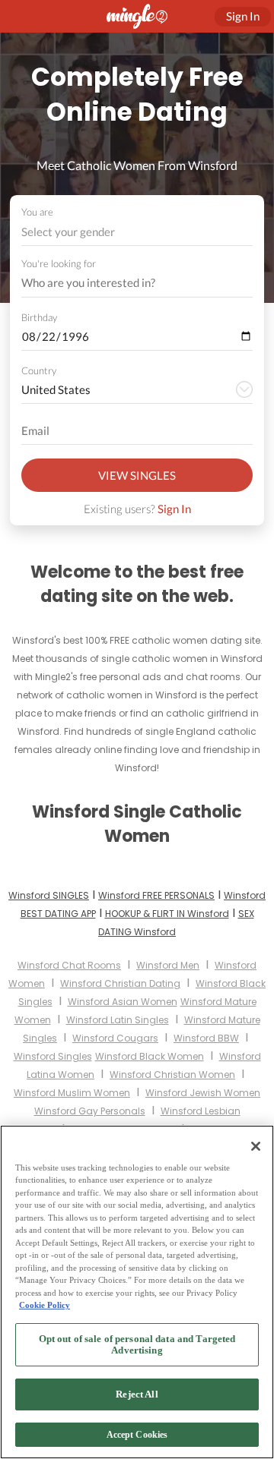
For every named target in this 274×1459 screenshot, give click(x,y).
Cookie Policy (44, 1304)
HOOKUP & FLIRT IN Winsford (167, 913)
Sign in (243, 16)
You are (37, 212)
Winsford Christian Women (172, 1074)
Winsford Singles (53, 1056)
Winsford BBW (206, 1038)
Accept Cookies (137, 1434)
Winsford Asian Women (122, 1001)
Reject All (137, 1394)
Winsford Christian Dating (120, 983)
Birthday (39, 317)
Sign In (174, 508)
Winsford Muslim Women (72, 1092)
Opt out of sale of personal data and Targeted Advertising (137, 1345)
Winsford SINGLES (48, 895)
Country (38, 370)
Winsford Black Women (149, 1056)
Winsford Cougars (115, 1038)
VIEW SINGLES (137, 475)
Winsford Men (167, 965)
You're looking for (58, 264)
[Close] (255, 1146)
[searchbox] (127, 283)
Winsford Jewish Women (202, 1092)
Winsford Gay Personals (89, 1110)
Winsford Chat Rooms (69, 965)
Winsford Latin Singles (117, 1019)
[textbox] (135, 231)
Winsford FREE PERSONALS (156, 895)
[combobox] (137, 232)
